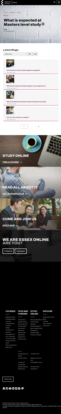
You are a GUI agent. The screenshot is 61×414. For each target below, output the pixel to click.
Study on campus (35, 334)
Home (6, 12)
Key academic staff (36, 328)
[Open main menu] (59, 2)
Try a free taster (11, 338)
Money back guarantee (22, 333)
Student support (35, 326)
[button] (55, 2)
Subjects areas (10, 317)
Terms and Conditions (21, 363)
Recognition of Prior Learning (10, 335)
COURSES (10, 311)
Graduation (34, 330)
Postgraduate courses (10, 324)
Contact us (8, 251)
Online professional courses (10, 330)
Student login (34, 332)
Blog (44, 319)
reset (35, 54)
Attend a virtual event (10, 342)
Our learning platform (34, 323)
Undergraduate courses (10, 320)
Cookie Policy (34, 354)
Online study (12, 12)
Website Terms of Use (35, 359)
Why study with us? (36, 319)
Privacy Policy (22, 358)
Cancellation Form (36, 362)
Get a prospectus (13, 194)
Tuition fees (21, 319)
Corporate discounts (21, 329)
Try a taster (20, 251)
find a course (11, 162)
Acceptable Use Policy (23, 355)
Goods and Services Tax (22, 338)
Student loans (22, 322)
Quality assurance (48, 317)
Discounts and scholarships (22, 325)
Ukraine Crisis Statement (34, 368)
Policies (45, 321)
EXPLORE (47, 311)
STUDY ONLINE (34, 312)
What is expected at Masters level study (23, 22)
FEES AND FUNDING (23, 312)
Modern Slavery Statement (23, 368)
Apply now (9, 225)
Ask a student (47, 323)
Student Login (8, 379)
